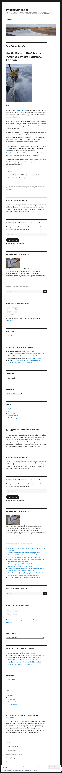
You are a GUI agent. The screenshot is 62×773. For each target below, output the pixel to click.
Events (12, 188)
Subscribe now (12, 240)
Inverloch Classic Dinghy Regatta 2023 (20, 566)
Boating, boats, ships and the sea (24, 186)
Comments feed (13, 415)
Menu (9, 19)
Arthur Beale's (32, 188)
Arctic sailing (24, 188)
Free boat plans (11, 750)
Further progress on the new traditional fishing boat (24, 557)
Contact (8, 762)
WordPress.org (12, 418)
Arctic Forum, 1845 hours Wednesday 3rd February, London (24, 57)
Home (8, 742)
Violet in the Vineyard (28, 351)
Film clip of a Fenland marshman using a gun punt (24, 553)
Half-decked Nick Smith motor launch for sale (22, 555)
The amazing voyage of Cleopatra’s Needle (21, 564)
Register (10, 409)
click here (9, 320)
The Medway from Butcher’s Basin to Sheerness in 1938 (25, 577)
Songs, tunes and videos (14, 754)
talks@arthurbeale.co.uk (14, 153)
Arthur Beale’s (21, 110)
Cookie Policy (35, 770)
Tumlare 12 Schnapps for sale (34, 353)
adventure (18, 188)
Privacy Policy (10, 758)
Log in (10, 411)
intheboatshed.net (17, 9)
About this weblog (12, 746)
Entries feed (12, 413)
